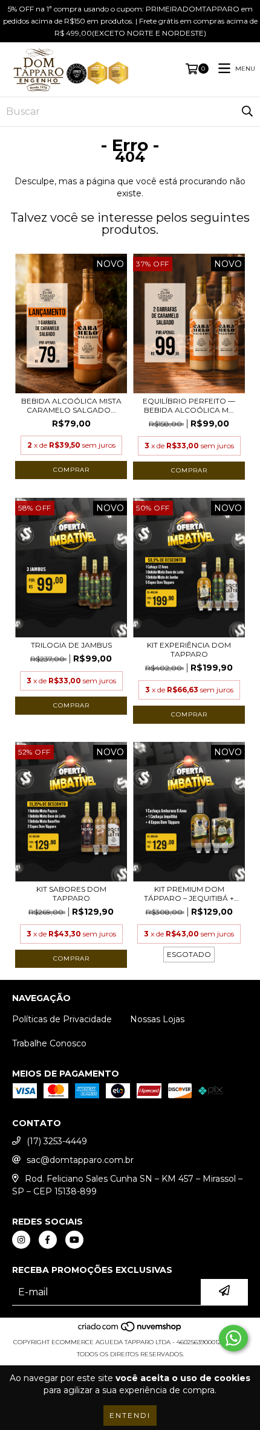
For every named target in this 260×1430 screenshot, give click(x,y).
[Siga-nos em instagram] (21, 1240)
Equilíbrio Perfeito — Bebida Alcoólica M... (189, 405)
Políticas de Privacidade (62, 1019)
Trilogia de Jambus (71, 644)
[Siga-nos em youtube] (74, 1240)
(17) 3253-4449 (57, 1141)
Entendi (130, 1415)
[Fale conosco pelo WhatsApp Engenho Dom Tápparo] (233, 1338)
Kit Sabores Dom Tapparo (71, 893)
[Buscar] (247, 112)
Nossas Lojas (157, 1019)
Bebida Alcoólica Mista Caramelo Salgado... (71, 405)
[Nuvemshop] (130, 1330)
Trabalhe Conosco (49, 1043)
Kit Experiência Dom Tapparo (189, 649)
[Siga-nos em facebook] (48, 1240)
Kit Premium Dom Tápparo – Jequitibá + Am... (189, 893)
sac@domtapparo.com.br (80, 1160)
